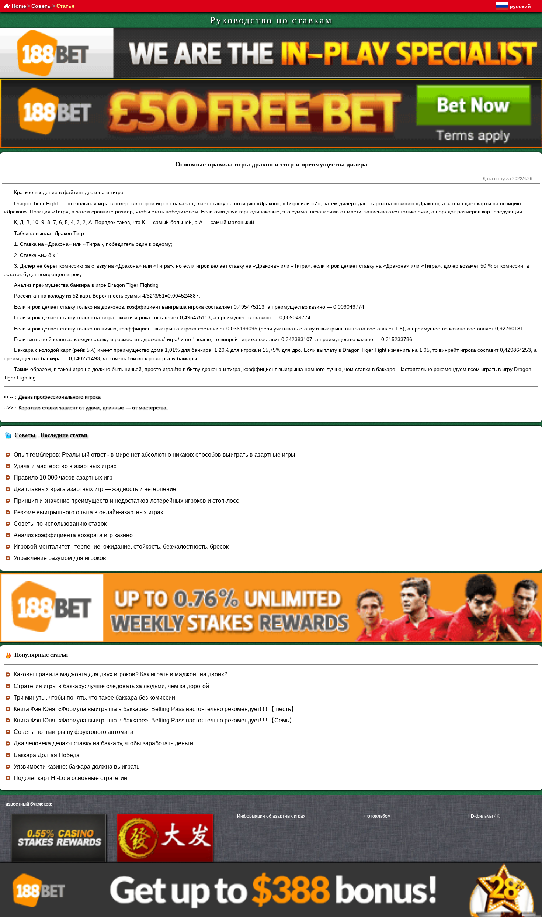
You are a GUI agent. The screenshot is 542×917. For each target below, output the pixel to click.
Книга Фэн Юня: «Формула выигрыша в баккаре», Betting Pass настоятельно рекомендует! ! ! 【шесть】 (155, 709)
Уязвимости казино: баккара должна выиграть (76, 766)
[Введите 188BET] (58, 860)
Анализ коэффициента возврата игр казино (73, 535)
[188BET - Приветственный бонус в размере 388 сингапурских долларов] (271, 641)
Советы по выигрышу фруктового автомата (73, 732)
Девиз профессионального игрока (59, 397)
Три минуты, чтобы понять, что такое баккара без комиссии (94, 697)
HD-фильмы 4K (484, 816)
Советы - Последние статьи (50, 435)
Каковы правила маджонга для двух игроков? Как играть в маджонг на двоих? (120, 674)
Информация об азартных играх (271, 816)
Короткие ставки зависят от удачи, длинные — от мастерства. (93, 408)
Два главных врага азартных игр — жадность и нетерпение (95, 489)
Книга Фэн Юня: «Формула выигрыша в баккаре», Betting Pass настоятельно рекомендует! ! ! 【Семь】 (154, 720)
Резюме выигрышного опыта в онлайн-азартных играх (88, 512)
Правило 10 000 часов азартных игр (63, 477)
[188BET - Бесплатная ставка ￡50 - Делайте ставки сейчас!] (271, 147)
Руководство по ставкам (271, 20)
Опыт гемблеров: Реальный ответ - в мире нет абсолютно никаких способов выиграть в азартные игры (154, 454)
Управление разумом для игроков (60, 558)
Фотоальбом (377, 816)
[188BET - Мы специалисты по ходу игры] (271, 77)
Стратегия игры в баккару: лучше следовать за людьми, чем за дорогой (111, 686)
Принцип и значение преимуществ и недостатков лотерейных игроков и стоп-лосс (126, 501)
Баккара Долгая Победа (47, 755)
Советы (41, 6)
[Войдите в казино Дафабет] (164, 860)
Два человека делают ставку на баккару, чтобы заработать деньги (103, 743)
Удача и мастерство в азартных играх (65, 466)
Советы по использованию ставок (60, 524)
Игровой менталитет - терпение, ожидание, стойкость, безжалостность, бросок (121, 546)
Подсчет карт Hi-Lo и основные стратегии (70, 778)
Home (19, 6)
